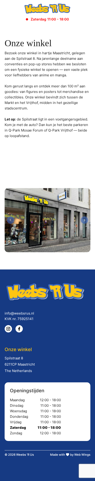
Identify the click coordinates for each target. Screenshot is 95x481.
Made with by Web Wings (70, 454)
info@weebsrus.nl (19, 313)
